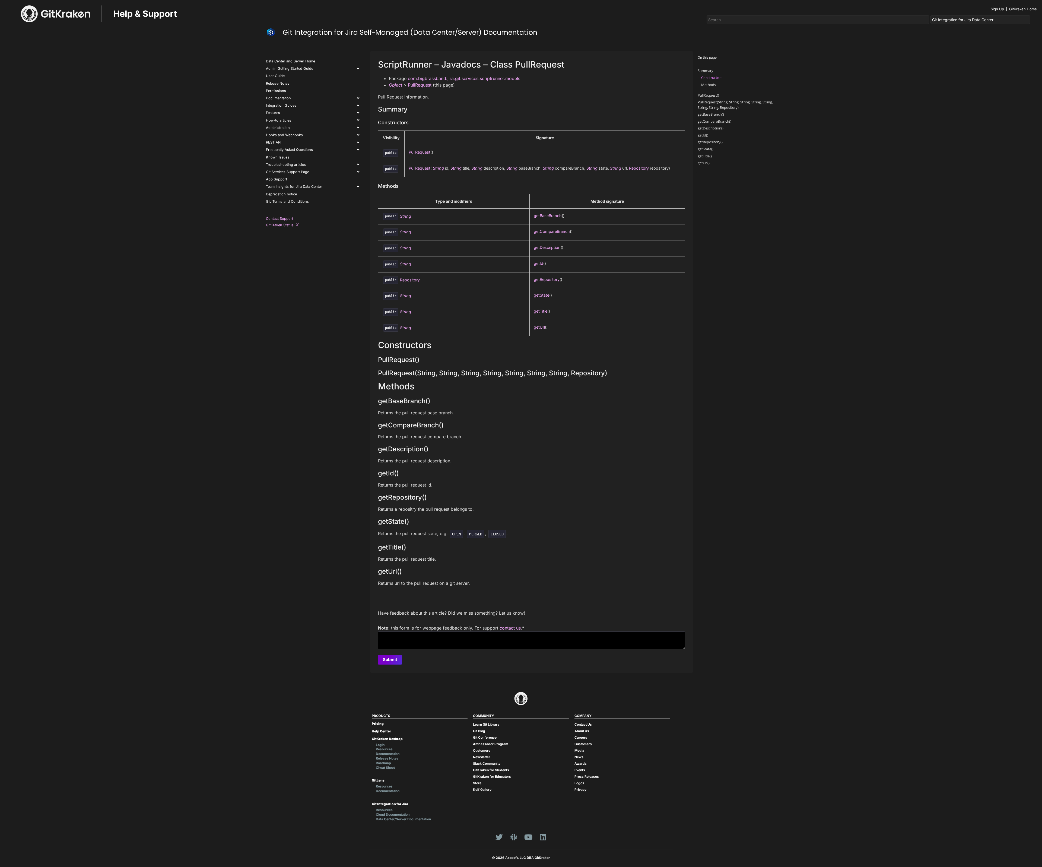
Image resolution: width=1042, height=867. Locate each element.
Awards (580, 763)
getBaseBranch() (711, 114)
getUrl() (704, 162)
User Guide (275, 76)
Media (579, 750)
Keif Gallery (482, 789)
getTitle (540, 311)
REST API (273, 142)
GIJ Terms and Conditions (287, 201)
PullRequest (419, 85)
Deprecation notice (281, 194)
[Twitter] (499, 837)
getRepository (547, 279)
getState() (705, 149)
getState (541, 295)
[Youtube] (528, 837)
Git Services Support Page (287, 172)
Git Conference (485, 737)
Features (273, 113)
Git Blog (479, 731)
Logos (579, 783)
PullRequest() (708, 95)
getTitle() (705, 156)
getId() (703, 135)
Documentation (278, 98)
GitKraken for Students (491, 770)
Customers (481, 750)
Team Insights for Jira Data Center (294, 187)
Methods (708, 84)
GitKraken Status (281, 225)
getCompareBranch (552, 231)
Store (477, 783)
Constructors (711, 77)
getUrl (539, 327)
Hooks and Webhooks (284, 135)
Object (395, 85)
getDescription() (710, 128)
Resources (384, 749)
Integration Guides (281, 105)
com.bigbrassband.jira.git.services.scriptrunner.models (464, 78)
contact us (510, 628)
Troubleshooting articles (286, 165)
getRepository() (710, 141)
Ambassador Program (490, 744)
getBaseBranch (548, 215)
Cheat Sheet (385, 768)
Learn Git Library (486, 724)
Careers (580, 737)
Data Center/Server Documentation (403, 819)
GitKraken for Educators (492, 776)
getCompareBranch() (714, 121)
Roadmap (383, 763)
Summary (705, 70)
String (438, 168)
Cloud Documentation (392, 814)
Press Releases (586, 776)
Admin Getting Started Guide (289, 68)
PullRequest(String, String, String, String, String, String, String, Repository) (735, 105)
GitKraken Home (1023, 9)
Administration (278, 128)
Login (380, 745)
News (578, 757)
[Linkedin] (543, 837)
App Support (276, 179)
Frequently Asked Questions (289, 150)
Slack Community (486, 763)
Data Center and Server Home (290, 61)
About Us (581, 731)
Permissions (276, 91)
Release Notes (277, 83)
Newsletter (481, 757)
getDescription (547, 247)
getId (538, 263)
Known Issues (277, 157)
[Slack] (513, 837)
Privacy (580, 789)
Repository (639, 168)
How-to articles (278, 120)
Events (579, 770)
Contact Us (583, 724)
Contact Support (279, 219)
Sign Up (997, 9)
